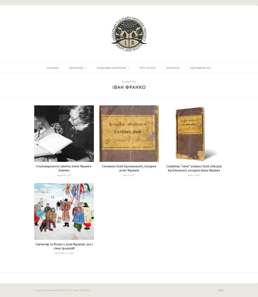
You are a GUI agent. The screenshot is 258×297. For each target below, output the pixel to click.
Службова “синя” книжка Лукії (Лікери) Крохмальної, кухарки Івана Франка (194, 168)
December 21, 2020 (64, 253)
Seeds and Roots (81, 290)
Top (220, 290)
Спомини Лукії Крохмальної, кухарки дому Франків (129, 168)
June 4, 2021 (194, 175)
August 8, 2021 (64, 175)
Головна (53, 67)
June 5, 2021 (129, 175)
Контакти (172, 67)
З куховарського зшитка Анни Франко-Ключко (64, 168)
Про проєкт (148, 67)
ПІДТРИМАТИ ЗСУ (200, 67)
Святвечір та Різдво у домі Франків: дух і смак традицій (64, 246)
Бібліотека (76, 67)
